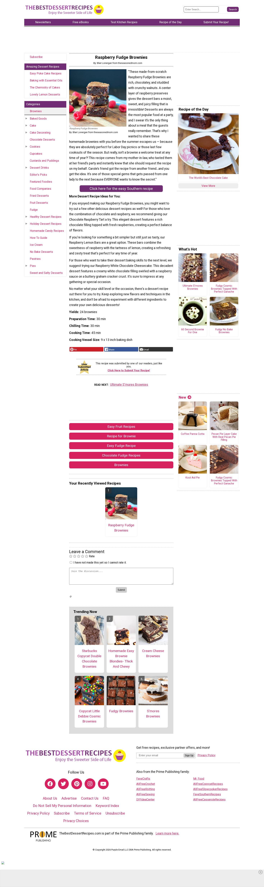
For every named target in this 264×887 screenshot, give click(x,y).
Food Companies (40, 188)
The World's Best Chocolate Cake (208, 178)
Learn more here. (167, 833)
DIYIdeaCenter (145, 799)
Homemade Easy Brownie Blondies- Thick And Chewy (121, 658)
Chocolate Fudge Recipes (121, 455)
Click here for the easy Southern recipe (121, 188)
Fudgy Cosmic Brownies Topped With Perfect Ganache (224, 288)
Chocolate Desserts (42, 139)
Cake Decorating (40, 132)
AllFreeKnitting (145, 789)
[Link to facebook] (50, 783)
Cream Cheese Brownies (153, 653)
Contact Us (89, 798)
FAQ (106, 798)
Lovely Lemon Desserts (45, 94)
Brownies (36, 111)
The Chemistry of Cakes (45, 87)
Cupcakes (36, 153)
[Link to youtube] (103, 783)
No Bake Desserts (41, 252)
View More (208, 186)
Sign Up (189, 755)
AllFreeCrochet (145, 784)
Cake (33, 125)
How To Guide (38, 238)
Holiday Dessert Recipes (45, 223)
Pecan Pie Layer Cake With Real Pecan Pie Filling (224, 437)
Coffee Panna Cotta (192, 434)
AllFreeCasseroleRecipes (209, 799)
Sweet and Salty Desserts (46, 273)
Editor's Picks (38, 174)
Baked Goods (38, 118)
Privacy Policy (38, 813)
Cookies (35, 146)
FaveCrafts (143, 778)
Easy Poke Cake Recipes (45, 73)
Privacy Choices (76, 821)
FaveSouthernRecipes (207, 794)
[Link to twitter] (63, 783)
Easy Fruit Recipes (121, 427)
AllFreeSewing (145, 794)
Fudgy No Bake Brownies (224, 331)
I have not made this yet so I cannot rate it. (99, 562)
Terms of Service (87, 813)
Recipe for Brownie (121, 436)
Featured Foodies (41, 181)
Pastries (35, 259)
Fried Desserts (39, 195)
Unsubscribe (115, 813)
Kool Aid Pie (193, 477)
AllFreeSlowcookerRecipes (210, 789)
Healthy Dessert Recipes (45, 216)
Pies (33, 266)
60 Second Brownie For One (192, 331)
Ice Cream (36, 245)
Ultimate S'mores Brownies (129, 384)
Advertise (69, 798)
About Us (50, 798)
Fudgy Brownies (121, 711)
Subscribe (36, 57)
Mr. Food (198, 778)
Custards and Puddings (44, 160)
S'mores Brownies (153, 713)
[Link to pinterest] (76, 783)
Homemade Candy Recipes (47, 230)
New (182, 397)
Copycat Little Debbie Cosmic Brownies (89, 716)
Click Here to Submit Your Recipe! (129, 370)
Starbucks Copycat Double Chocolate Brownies (89, 658)
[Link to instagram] (90, 783)
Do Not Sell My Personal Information (62, 806)
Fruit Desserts (39, 202)
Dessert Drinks (39, 167)
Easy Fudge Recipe (121, 446)
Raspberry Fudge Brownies (121, 527)
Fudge (34, 209)
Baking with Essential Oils (46, 80)
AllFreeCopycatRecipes (208, 784)
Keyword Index (107, 806)
